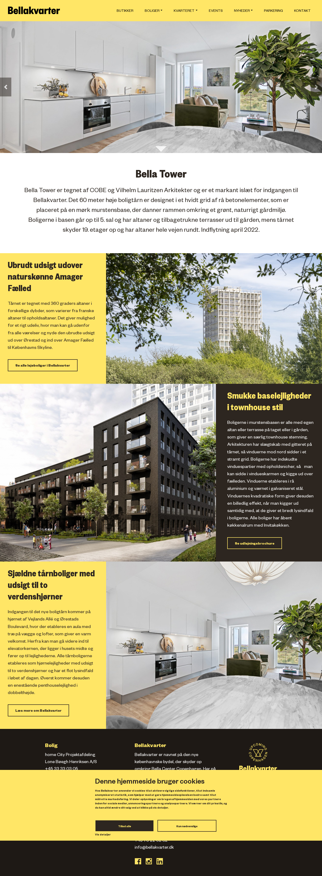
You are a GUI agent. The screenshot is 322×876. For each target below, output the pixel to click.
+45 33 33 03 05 (61, 769)
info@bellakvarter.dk (154, 848)
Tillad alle (124, 826)
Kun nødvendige (187, 826)
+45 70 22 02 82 (151, 841)
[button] (5, 87)
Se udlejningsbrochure (254, 544)
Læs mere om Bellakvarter (38, 711)
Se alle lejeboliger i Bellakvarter (42, 366)
